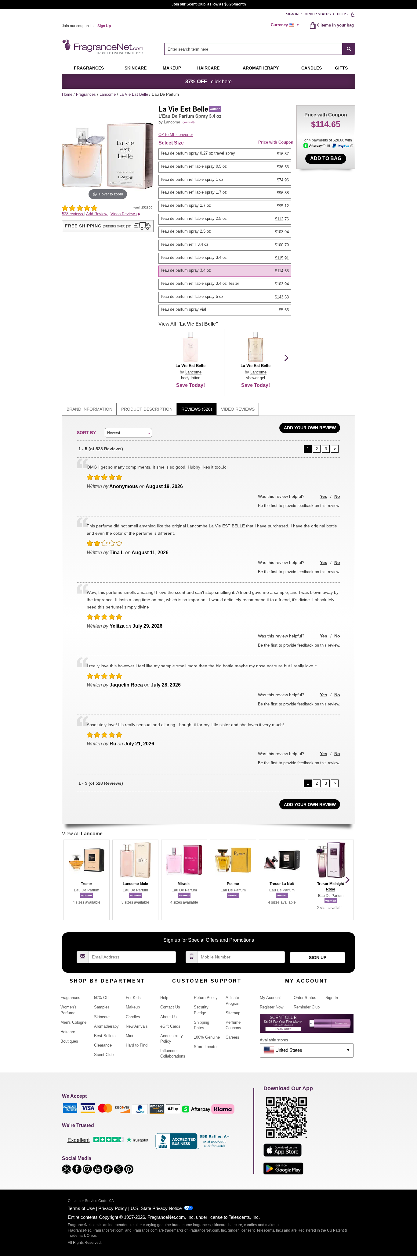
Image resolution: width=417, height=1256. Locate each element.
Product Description (146, 409)
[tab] (89, 409)
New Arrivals (137, 1026)
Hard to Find (136, 1045)
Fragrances (89, 68)
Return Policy (206, 997)
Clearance (103, 1045)
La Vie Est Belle (134, 94)
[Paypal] (140, 1108)
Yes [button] (323, 496)
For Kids (133, 997)
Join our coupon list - (86, 26)
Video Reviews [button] (124, 214)
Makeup (172, 68)
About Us (168, 1017)
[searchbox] (253, 49)
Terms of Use (81, 1208)
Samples (102, 1007)
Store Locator (206, 1046)
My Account (270, 997)
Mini (129, 1035)
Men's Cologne (73, 1022)
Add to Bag (325, 158)
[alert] (286, 25)
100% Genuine (207, 1037)
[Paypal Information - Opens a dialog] (342, 146)
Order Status (318, 14)
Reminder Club (307, 1007)
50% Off (101, 997)
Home (67, 94)
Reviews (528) (196, 409)
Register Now (271, 1007)
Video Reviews (238, 409)
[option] (224, 153)
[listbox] (225, 232)
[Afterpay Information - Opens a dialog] (314, 145)
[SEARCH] (349, 49)
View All (188, 323)
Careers (232, 1037)
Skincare (136, 68)
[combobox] (259, 49)
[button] (108, 226)
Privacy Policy (112, 1208)
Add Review (97, 214)
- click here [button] (208, 81)
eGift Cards (170, 1026)
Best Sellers (105, 1035)
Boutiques (69, 1041)
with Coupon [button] (325, 114)
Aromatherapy (106, 1026)
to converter (175, 134)
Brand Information (89, 409)
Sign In (292, 14)
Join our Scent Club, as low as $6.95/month (209, 4)
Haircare (208, 68)
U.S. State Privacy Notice (156, 1208)
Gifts (341, 68)
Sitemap (233, 1013)
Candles (133, 1017)
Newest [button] (113, 432)
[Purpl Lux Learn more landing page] (307, 1025)
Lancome (108, 94)
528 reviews (73, 214)
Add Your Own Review (310, 427)
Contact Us (170, 1007)
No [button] (337, 496)
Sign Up (317, 957)
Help (341, 14)
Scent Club (104, 1054)
